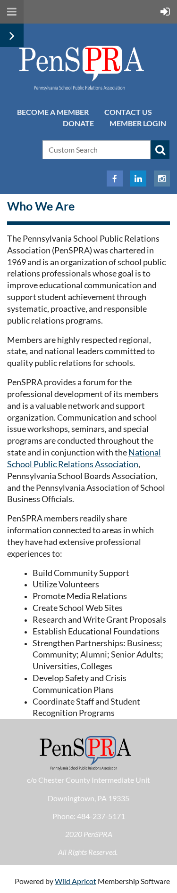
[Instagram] (162, 178)
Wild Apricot (75, 881)
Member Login (138, 123)
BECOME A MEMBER (53, 111)
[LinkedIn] (138, 178)
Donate (78, 123)
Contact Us (128, 111)
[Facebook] (115, 178)
